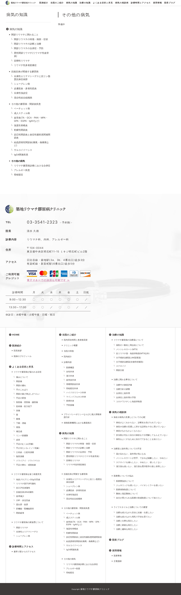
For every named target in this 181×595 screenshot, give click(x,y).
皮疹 (18, 439)
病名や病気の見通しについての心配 (129, 417)
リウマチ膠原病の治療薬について (128, 340)
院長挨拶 (18, 350)
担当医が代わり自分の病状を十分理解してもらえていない (142, 435)
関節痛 (19, 381)
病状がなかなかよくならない (129, 431)
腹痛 (18, 419)
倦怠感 (19, 431)
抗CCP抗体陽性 (23, 488)
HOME (16, 334)
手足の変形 (21, 398)
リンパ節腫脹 (22, 435)
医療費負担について (125, 481)
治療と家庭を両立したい (127, 525)
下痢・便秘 (21, 423)
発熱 (18, 427)
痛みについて (22, 377)
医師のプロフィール (23, 356)
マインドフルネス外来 (76, 396)
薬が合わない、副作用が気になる (131, 454)
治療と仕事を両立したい (127, 521)
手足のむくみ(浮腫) (24, 444)
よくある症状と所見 (103, 3)
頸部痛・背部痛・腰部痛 (27, 402)
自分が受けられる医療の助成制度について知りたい (139, 498)
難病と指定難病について (127, 493)
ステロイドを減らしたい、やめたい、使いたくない (139, 462)
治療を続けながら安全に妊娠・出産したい (135, 512)
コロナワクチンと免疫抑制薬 (129, 401)
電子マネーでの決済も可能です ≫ (48, 280)
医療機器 (70, 367)
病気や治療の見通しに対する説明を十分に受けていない (141, 426)
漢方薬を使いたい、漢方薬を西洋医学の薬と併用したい (141, 466)
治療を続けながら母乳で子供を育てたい (134, 516)
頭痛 (18, 410)
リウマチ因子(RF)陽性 (26, 483)
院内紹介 (68, 356)
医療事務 (118, 555)
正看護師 (118, 561)
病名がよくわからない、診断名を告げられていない (139, 422)
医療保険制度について (126, 489)
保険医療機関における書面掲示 (77, 423)
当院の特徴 (69, 351)
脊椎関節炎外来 (73, 384)
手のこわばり (22, 389)
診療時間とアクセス (141, 3)
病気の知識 (71, 3)
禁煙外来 (70, 401)
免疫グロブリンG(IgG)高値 (28, 479)
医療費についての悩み (123, 476)
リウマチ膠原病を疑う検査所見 (27, 474)
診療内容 (68, 362)
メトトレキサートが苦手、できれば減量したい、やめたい (142, 458)
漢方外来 (70, 376)
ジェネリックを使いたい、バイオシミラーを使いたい (140, 485)
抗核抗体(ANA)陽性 (25, 492)
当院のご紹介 (57, 3)
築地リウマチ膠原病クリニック (94, 589)
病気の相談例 (122, 3)
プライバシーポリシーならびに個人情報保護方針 (82, 415)
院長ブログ (169, 3)
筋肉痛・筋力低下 (24, 406)
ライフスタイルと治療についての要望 (130, 507)
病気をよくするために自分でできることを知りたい (139, 439)
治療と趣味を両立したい (127, 529)
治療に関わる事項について (125, 379)
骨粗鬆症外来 (72, 388)
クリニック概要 (71, 345)
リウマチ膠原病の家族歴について (28, 522)
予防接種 (70, 405)
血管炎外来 (71, 380)
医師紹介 (43, 3)
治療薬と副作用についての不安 (127, 448)
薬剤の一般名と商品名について (130, 345)
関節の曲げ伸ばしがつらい (28, 394)
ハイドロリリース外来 (76, 392)
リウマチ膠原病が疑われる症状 (27, 372)
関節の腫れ (21, 385)
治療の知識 (84, 3)
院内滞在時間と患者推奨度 (76, 340)
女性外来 (70, 371)
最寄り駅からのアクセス (24, 551)
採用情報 (157, 3)
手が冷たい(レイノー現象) (27, 448)
